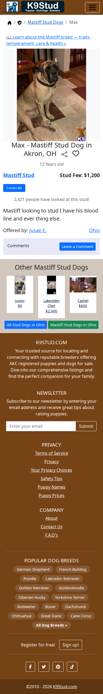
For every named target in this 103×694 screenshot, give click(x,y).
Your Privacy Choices (51, 470)
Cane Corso (81, 615)
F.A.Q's (51, 535)
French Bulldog (72, 569)
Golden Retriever (34, 587)
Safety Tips (51, 478)
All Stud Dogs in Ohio (26, 324)
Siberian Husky (31, 597)
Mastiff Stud (18, 175)
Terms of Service (51, 453)
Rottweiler (26, 606)
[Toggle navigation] (92, 7)
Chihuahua (21, 615)
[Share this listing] (64, 154)
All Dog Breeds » (51, 625)
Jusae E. (37, 230)
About (51, 518)
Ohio (94, 230)
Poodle (30, 578)
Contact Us (52, 527)
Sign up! (71, 645)
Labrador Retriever (62, 578)
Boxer (50, 606)
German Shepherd (33, 569)
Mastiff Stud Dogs (45, 22)
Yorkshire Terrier (70, 597)
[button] (75, 153)
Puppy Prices (51, 495)
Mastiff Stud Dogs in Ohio (73, 324)
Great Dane (51, 615)
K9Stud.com (65, 687)
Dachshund (75, 606)
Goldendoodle (71, 587)
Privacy (51, 462)
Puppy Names (51, 487)
